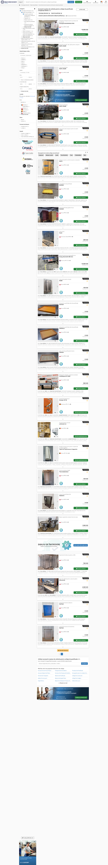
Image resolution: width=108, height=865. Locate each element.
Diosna (23, 58)
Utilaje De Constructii (77, 675)
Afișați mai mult (63, 683)
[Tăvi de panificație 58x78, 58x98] (48, 74)
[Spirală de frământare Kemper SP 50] (48, 406)
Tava (71, 155)
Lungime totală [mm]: (24, 86)
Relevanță (82, 9)
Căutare (71, 2)
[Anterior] (38, 28)
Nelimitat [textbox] (23, 102)
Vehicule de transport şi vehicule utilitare (28, 42)
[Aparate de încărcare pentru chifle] (48, 562)
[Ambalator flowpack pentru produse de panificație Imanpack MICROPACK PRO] (48, 28)
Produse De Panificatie (77, 670)
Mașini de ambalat (28, 35)
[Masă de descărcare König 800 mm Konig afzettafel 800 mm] (48, 262)
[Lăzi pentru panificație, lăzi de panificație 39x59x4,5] (48, 334)
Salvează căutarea (63, 650)
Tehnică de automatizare (27, 46)
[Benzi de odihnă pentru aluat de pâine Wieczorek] (48, 586)
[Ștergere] (49, 13)
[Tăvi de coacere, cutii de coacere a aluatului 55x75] (48, 167)
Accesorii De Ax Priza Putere (44, 670)
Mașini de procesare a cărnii (29, 29)
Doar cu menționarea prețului (27, 79)
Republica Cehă (27, 113)
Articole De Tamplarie (43, 675)
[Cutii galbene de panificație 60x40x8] (48, 191)
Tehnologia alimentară (27, 10)
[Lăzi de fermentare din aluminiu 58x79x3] (48, 633)
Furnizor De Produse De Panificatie (63, 673)
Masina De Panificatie (60, 675)
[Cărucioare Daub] (48, 238)
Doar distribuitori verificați (27, 136)
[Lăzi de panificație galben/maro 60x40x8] (48, 214)
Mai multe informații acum (80, 545)
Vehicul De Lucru (76, 681)
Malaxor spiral (28, 19)
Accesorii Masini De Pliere (44, 673)
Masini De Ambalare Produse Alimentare (64, 681)
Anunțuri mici (25, 126)
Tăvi (85, 155)
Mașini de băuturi (28, 31)
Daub (23, 61)
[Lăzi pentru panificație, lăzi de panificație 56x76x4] (48, 310)
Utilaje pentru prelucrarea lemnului (26, 44)
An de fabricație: (23, 81)
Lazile (56, 155)
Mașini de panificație (28, 12)
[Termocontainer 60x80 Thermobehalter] (48, 477)
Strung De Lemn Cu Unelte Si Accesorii (81, 673)
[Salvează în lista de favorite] (87, 22)
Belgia (25, 111)
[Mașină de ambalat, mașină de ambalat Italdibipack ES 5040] (48, 382)
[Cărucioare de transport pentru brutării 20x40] (48, 136)
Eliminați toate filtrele (71, 15)
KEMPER (23, 59)
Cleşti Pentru (41, 681)
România (25, 105)
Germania (25, 109)
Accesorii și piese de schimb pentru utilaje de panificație (29, 15)
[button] (106, 2)
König (23, 67)
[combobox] (27, 102)
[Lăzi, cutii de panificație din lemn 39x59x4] (48, 358)
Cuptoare (27, 18)
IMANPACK (24, 64)
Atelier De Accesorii (42, 678)
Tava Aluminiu (64, 155)
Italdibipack (24, 66)
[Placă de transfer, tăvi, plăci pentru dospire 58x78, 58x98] (48, 51)
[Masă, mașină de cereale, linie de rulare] (48, 524)
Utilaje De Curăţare (76, 678)
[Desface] (63, 41)
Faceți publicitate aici (28, 837)
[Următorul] (57, 28)
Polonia (25, 108)
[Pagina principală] (19, 5)
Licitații (23, 128)
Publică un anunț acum (81, 100)
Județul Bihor (26, 106)
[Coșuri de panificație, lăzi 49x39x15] (48, 501)
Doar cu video (24, 135)
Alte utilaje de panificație (29, 22)
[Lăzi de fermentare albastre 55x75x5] (48, 610)
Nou (22, 119)
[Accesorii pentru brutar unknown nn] (48, 430)
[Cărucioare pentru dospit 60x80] (48, 286)
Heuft (23, 63)
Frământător (78, 155)
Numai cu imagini (25, 133)
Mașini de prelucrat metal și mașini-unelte (27, 39)
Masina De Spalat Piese (60, 678)
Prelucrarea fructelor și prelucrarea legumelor (28, 33)
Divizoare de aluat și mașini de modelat (29, 25)
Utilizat (23, 121)
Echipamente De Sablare (61, 670)
